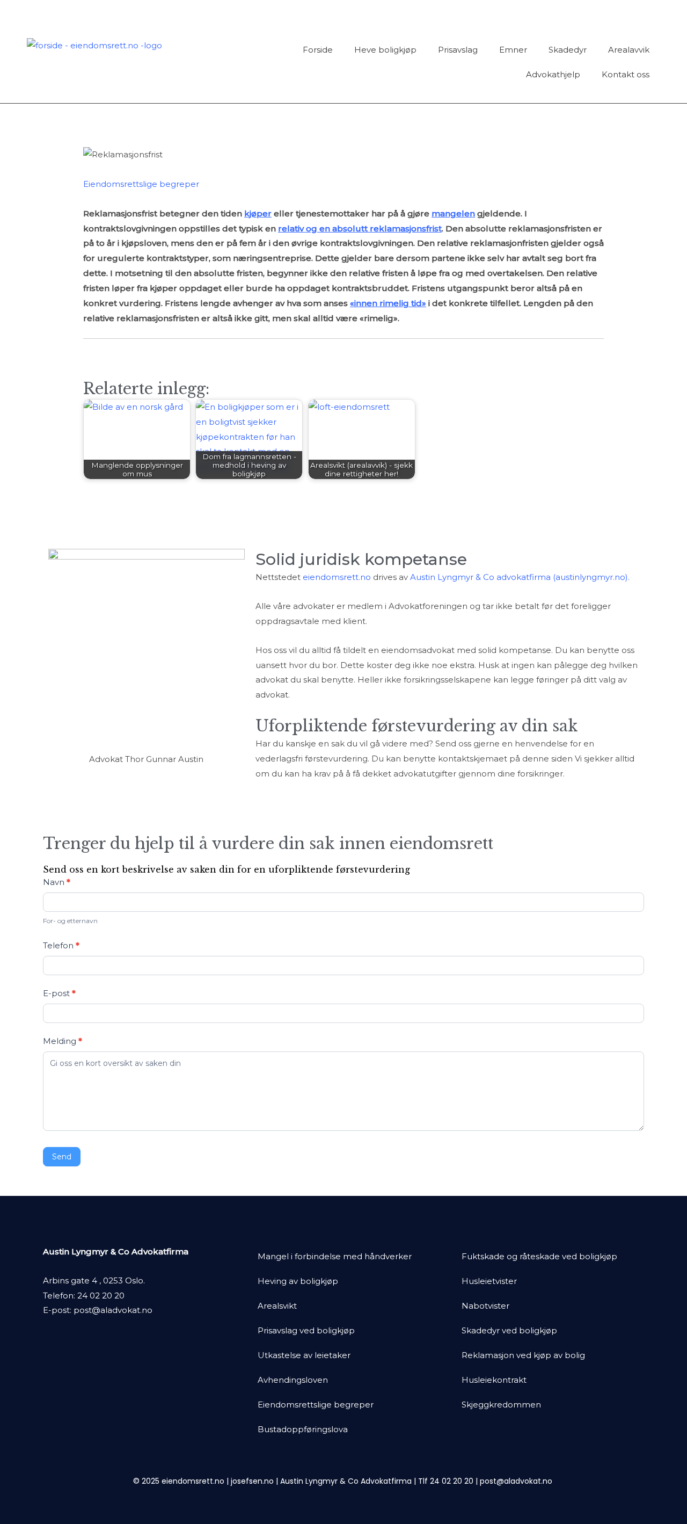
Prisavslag (458, 50)
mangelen (453, 213)
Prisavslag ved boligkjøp (306, 1330)
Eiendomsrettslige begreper (141, 184)
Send (61, 1157)
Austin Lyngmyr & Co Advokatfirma (346, 1481)
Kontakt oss (625, 74)
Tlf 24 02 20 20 (445, 1481)
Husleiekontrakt (494, 1380)
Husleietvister (489, 1281)
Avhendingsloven (293, 1380)
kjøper (258, 213)
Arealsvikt (277, 1306)
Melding (62, 1041)
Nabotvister (485, 1306)
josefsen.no (252, 1481)
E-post (59, 993)
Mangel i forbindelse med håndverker (335, 1256)
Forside (318, 50)
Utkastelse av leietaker (304, 1355)
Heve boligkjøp (385, 50)
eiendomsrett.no (337, 577)
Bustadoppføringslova (303, 1429)
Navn (56, 882)
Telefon (61, 945)
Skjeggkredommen (501, 1404)
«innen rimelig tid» (388, 303)
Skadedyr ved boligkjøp (509, 1330)
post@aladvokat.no (113, 1310)
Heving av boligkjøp (298, 1281)
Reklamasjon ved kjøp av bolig (523, 1355)
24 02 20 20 (101, 1295)
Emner (513, 50)
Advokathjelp (553, 74)
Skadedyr (568, 50)
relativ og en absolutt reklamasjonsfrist (360, 228)
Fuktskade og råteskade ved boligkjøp (539, 1256)
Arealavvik (628, 50)
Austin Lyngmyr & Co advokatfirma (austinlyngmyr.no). (520, 577)
